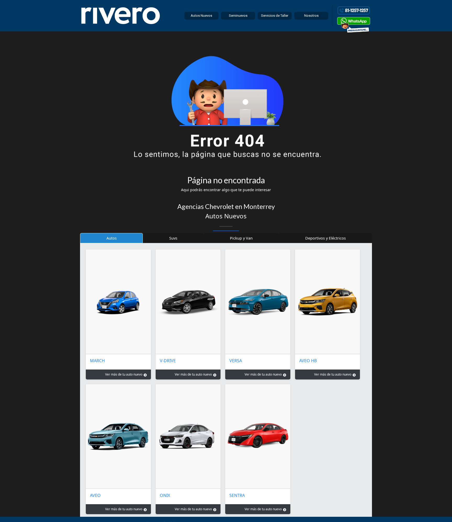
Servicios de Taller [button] (274, 16)
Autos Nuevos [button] (201, 16)
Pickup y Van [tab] (241, 238)
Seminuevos (238, 16)
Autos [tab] (111, 238)
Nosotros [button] (311, 16)
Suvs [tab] (173, 238)
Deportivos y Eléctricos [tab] (325, 238)
